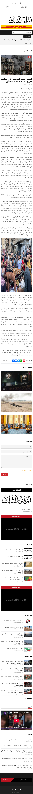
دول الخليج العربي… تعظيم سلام (15, 556)
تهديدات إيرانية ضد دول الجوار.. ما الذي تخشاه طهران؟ (12, 670)
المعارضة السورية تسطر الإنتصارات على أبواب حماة (12, 571)
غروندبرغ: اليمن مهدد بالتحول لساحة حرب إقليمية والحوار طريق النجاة (16, 759)
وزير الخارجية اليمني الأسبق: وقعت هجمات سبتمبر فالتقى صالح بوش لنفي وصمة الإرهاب (16, 766)
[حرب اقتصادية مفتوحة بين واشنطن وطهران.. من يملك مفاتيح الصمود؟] (28, 691)
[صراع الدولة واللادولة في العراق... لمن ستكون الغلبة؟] (28, 684)
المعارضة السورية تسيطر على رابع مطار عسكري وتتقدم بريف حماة (12, 579)
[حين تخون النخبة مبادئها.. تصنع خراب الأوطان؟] (28, 634)
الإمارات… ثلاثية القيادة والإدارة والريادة (13, 550)
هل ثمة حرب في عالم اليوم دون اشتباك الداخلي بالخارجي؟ (12, 642)
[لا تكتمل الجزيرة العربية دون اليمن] (28, 649)
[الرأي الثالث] (20, 20)
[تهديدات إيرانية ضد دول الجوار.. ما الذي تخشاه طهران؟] (28, 669)
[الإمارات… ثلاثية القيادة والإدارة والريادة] (28, 550)
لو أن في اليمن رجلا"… (26, 509)
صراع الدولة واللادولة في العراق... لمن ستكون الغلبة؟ (12, 684)
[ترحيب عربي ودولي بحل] (16, 381)
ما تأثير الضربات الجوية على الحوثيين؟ (14, 627)
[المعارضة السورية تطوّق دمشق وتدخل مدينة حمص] (28, 564)
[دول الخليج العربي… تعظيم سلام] (28, 557)
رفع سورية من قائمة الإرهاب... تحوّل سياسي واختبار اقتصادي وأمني (12, 662)
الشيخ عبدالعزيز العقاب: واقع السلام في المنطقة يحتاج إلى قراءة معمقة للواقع (16, 752)
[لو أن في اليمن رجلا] (16, 498)
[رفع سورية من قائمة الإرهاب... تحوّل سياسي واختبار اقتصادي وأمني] (28, 662)
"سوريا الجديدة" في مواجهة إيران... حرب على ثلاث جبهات (12, 677)
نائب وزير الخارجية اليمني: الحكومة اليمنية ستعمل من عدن (18, 745)
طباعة (3, 361)
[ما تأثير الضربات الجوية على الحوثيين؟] (28, 628)
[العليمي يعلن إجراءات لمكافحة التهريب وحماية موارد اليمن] (16, 402)
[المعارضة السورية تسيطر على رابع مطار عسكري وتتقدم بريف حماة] (28, 578)
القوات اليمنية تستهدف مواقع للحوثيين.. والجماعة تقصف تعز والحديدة (16, 41)
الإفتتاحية (29, 484)
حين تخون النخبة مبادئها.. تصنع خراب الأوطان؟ (12, 635)
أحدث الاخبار (28, 51)
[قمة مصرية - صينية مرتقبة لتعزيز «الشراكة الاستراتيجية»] (16, 424)
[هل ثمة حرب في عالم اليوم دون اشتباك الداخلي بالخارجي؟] (28, 642)
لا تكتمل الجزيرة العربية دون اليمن (14, 648)
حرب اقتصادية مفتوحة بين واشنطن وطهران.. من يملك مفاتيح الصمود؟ (12, 692)
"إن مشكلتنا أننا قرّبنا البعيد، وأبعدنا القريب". (12, 621)
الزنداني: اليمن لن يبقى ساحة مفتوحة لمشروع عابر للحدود (18, 740)
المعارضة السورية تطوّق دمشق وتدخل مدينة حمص (12, 564)
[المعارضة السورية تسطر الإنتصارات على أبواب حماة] (28, 571)
